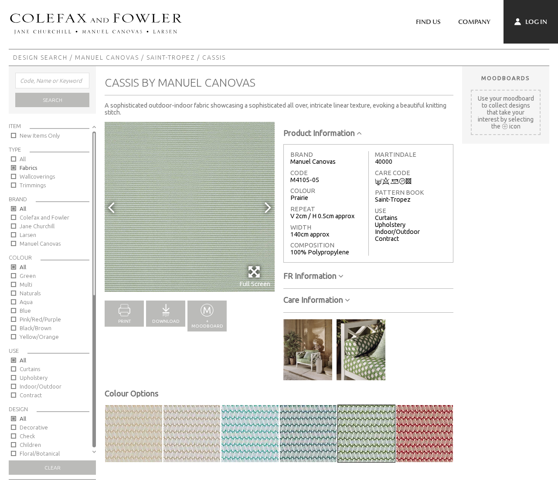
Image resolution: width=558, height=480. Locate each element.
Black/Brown (35, 328)
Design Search (40, 57)
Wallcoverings (37, 176)
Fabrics (28, 168)
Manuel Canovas (107, 57)
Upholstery (34, 378)
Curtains (30, 369)
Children (30, 445)
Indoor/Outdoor (40, 386)
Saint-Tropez (170, 57)
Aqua (26, 302)
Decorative (34, 427)
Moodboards (505, 78)
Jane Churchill (37, 226)
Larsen (28, 235)
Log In (535, 22)
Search (52, 100)
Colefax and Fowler (44, 217)
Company (474, 22)
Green (28, 276)
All (23, 159)
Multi (26, 284)
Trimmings (33, 185)
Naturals (30, 293)
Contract (31, 395)
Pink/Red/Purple (40, 319)
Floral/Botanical (40, 453)
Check (27, 436)
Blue (25, 311)
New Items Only (40, 135)
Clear (52, 467)
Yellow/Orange (39, 337)
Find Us (428, 22)
